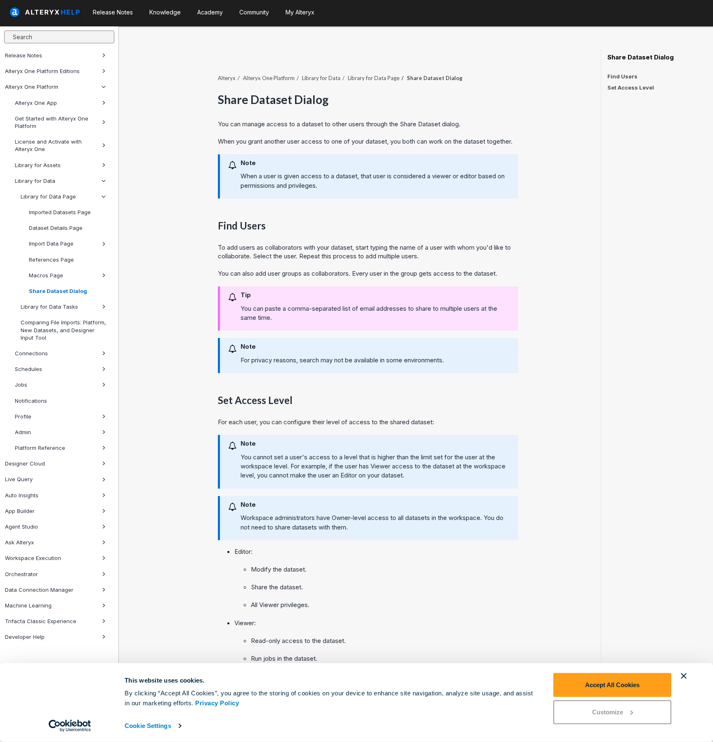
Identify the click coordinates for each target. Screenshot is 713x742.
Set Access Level (630, 87)
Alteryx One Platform (31, 86)
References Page (51, 259)
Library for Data (35, 180)
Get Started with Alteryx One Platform (51, 122)
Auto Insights (21, 495)
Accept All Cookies (612, 684)
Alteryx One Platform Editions (42, 71)
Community (254, 12)
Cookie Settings (148, 725)
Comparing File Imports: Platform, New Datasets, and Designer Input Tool (63, 329)
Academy (210, 12)
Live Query (19, 479)
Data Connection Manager (39, 589)
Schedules (28, 369)
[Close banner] (684, 676)
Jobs (21, 384)
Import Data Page (51, 243)
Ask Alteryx (19, 542)
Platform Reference (40, 447)
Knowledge (165, 12)
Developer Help (25, 636)
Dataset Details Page (56, 227)
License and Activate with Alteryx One (48, 145)
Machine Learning (28, 605)
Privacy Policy (217, 703)
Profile (23, 416)
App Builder (20, 511)
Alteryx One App (36, 102)
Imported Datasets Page (60, 212)
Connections (31, 353)
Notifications (31, 400)
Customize (607, 711)
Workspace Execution (33, 558)
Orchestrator (21, 574)
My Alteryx (300, 12)
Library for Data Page (48, 196)
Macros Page (46, 275)
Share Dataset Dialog (58, 291)
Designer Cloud (25, 463)
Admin (23, 432)
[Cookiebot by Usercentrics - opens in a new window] (70, 726)
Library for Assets (38, 165)
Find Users (622, 76)
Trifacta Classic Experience (40, 621)
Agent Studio (21, 526)
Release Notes (23, 55)
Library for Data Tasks (49, 306)
